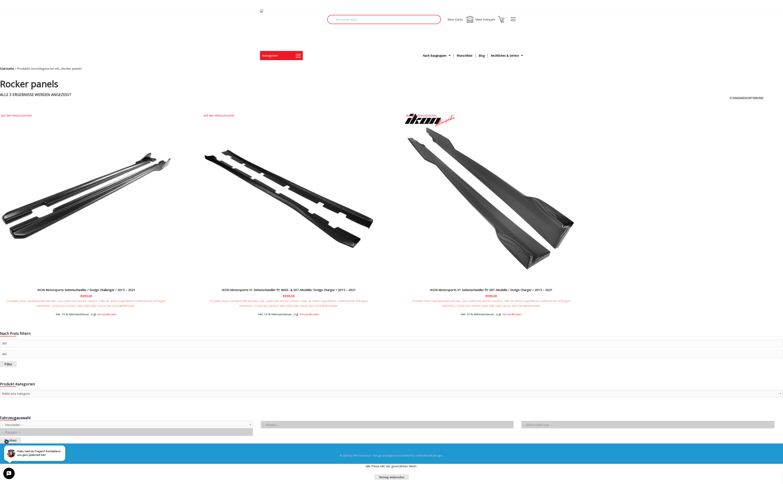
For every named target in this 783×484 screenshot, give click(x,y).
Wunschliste (464, 55)
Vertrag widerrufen (391, 477)
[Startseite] (280, 30)
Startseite (7, 68)
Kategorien (270, 55)
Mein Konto (455, 19)
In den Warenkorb (86, 314)
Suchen (10, 440)
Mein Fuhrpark (485, 19)
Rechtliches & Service (505, 55)
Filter (8, 364)
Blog (482, 55)
